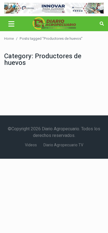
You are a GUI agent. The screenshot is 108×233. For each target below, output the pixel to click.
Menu (12, 23)
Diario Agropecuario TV (63, 145)
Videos (31, 145)
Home (9, 38)
